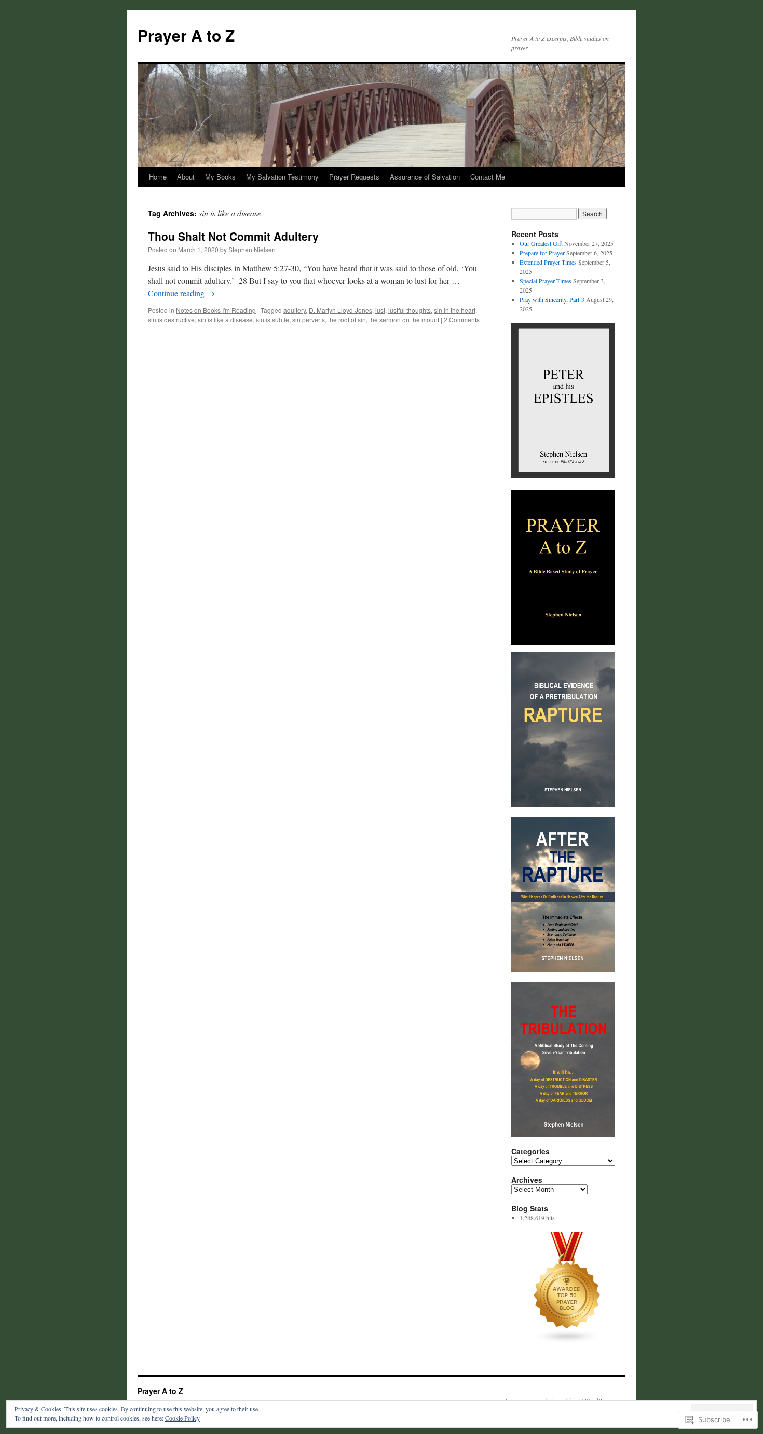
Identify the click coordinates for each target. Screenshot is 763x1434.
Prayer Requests (354, 177)
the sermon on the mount (404, 319)
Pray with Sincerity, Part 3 (552, 299)
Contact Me (487, 177)
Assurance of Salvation (425, 177)
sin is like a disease (225, 319)
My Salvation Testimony (282, 177)
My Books (220, 177)
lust (380, 310)
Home (158, 177)
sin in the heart (454, 310)
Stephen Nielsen (252, 249)
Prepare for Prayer (542, 253)
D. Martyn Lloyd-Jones (340, 310)
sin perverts (308, 319)
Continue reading (181, 292)
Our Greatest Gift (541, 243)
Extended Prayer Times (548, 262)
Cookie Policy (182, 1418)
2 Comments (462, 319)
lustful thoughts (409, 310)
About (186, 177)
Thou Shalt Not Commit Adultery (233, 236)
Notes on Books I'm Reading (216, 310)
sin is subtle (272, 319)
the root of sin (347, 319)
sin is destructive (171, 319)
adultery (294, 310)
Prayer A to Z (186, 35)
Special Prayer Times (545, 281)
